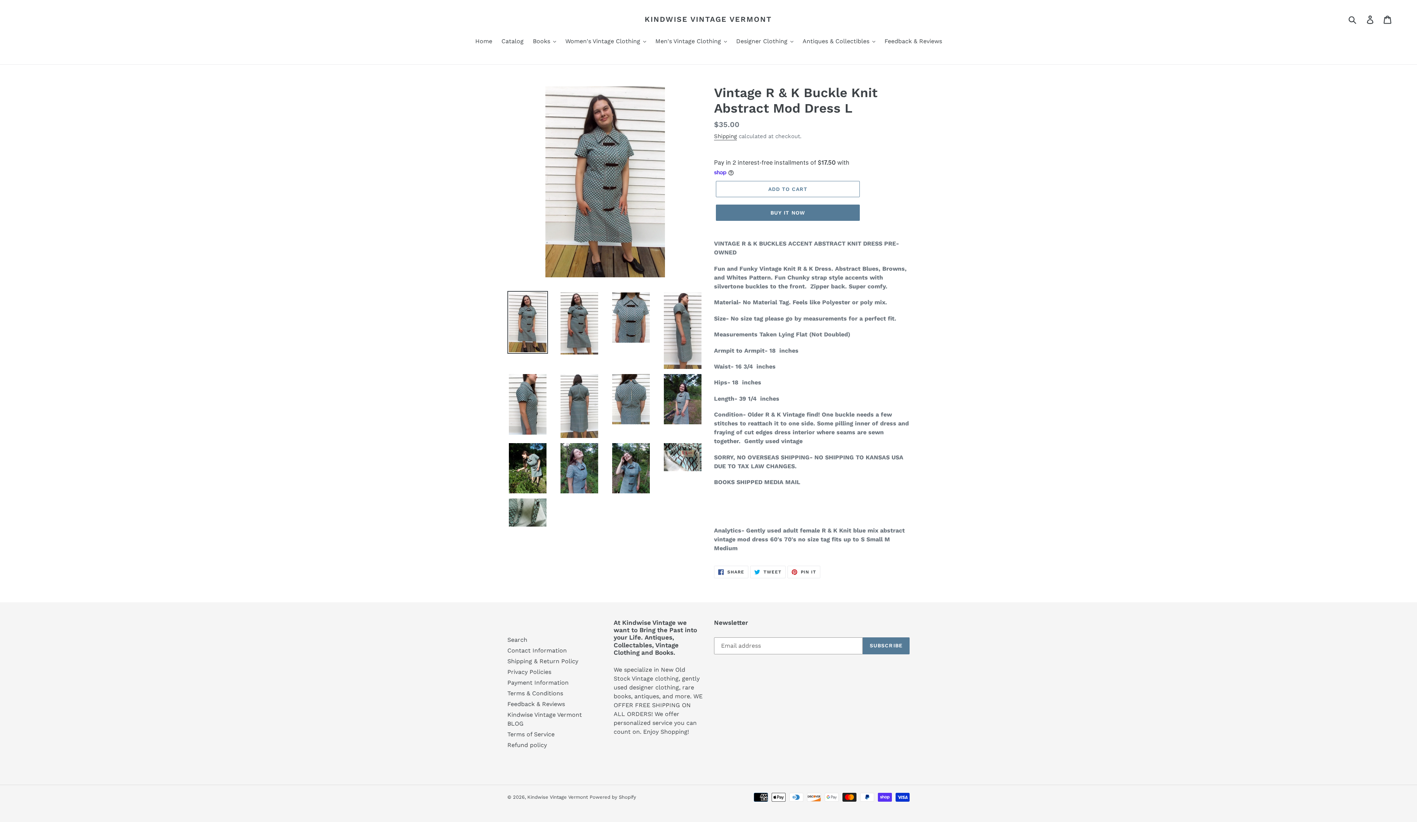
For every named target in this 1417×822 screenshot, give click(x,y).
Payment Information (538, 682)
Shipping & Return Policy (542, 661)
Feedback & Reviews (536, 704)
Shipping (725, 136)
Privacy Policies (529, 671)
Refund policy (527, 745)
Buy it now (787, 213)
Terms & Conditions (535, 693)
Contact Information (537, 650)
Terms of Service (531, 734)
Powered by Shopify (613, 797)
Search (517, 639)
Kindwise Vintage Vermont (708, 19)
